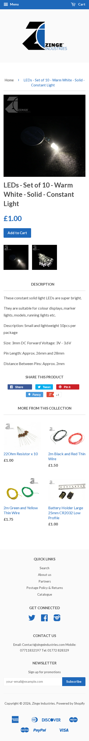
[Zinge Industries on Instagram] (57, 619)
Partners (44, 581)
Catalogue (44, 594)
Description (42, 284)
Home (9, 80)
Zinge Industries (43, 703)
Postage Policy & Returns (44, 588)
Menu (14, 4)
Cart (81, 4)
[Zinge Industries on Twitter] (31, 619)
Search (44, 568)
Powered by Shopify (70, 703)
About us (44, 575)
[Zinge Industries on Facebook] (44, 619)
